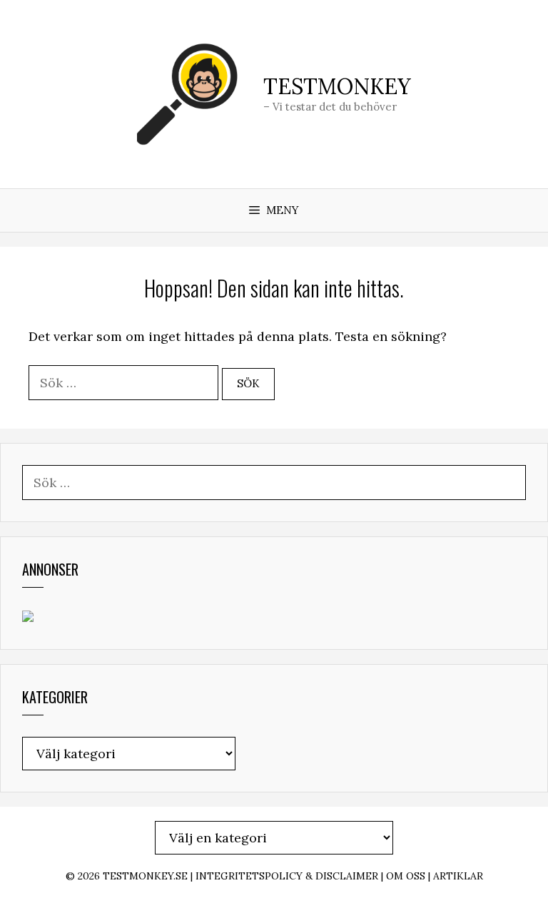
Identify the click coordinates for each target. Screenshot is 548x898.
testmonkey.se (145, 875)
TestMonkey (337, 86)
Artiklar (458, 875)
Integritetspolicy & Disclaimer (287, 875)
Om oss (405, 875)
